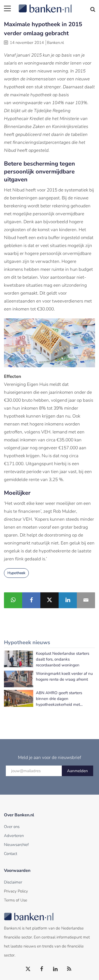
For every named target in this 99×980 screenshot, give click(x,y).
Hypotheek (16, 572)
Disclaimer (13, 882)
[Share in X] (49, 600)
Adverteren (14, 835)
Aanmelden (77, 770)
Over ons (12, 826)
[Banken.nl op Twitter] (28, 969)
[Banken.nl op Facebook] (42, 969)
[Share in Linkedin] (68, 600)
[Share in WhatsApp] (13, 600)
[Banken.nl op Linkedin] (56, 969)
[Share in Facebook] (31, 600)
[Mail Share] (86, 600)
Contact (10, 853)
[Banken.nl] (57, 5)
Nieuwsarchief (16, 844)
